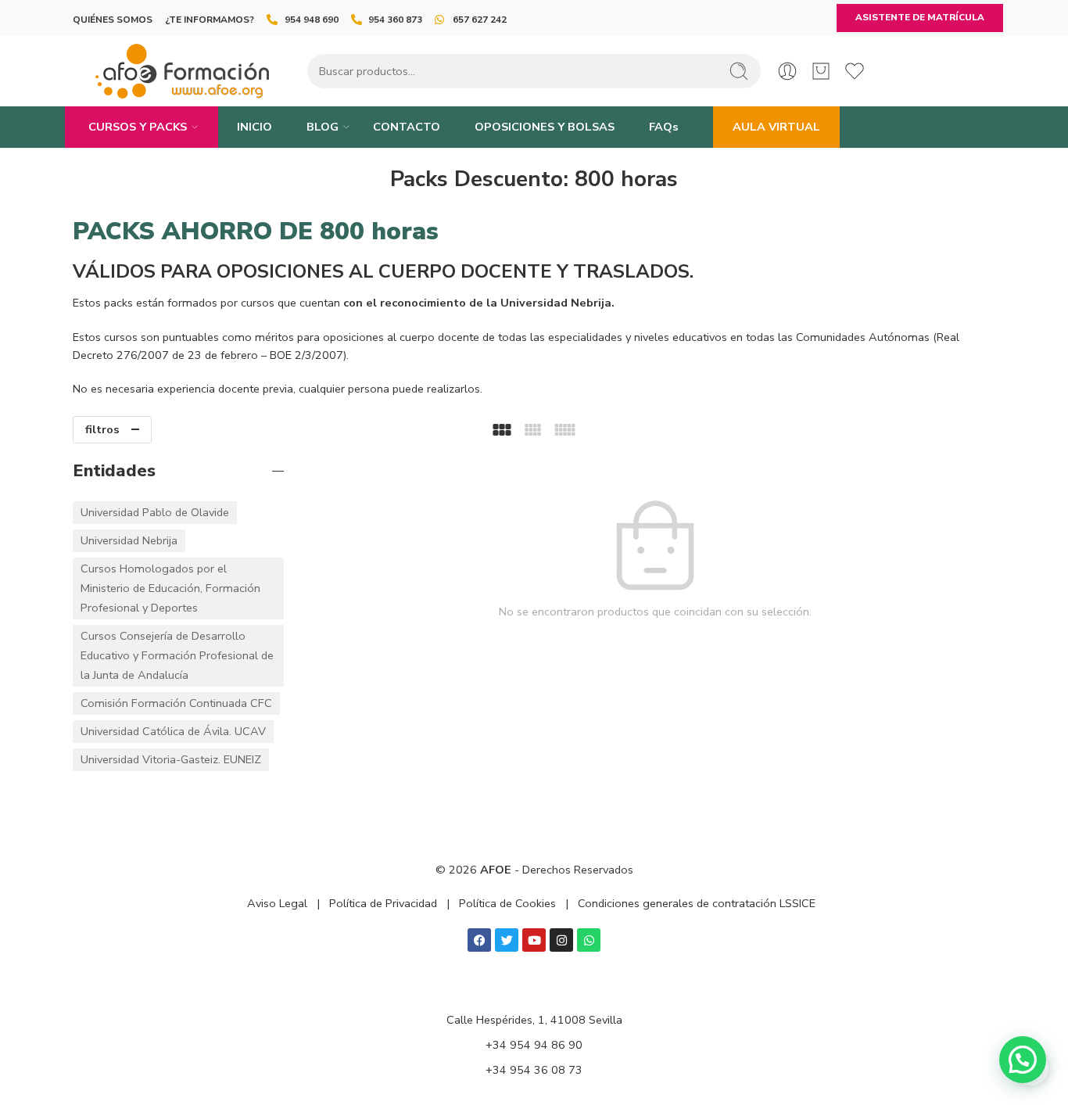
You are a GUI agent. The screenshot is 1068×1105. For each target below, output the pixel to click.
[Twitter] (506, 940)
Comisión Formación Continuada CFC (176, 703)
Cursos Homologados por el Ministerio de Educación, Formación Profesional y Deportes (170, 588)
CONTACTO (406, 127)
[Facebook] (479, 940)
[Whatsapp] (588, 940)
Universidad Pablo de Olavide (155, 512)
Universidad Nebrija (129, 540)
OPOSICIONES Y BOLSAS (545, 127)
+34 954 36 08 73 (534, 1070)
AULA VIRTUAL (776, 127)
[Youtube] (534, 940)
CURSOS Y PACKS (137, 127)
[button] (1022, 1059)
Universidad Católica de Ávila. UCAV (173, 731)
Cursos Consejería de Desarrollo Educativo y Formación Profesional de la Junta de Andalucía (177, 655)
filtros (102, 429)
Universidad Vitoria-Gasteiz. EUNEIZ (171, 759)
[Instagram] (561, 940)
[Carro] (821, 71)
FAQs (664, 127)
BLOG (322, 127)
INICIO (254, 127)
